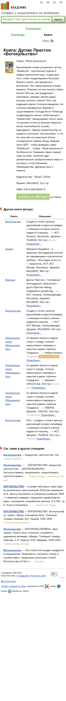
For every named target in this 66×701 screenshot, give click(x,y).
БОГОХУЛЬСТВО (14, 486)
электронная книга (49, 356)
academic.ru (13, 5)
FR (60, 2)
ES (54, 2)
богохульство (12, 454)
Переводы (18, 34)
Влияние (10, 279)
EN (41, 2)
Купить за (33, 197)
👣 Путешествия (8, 581)
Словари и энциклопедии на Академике (30, 13)
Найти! (58, 19)
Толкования (33, 28)
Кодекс (9, 249)
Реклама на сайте (38, 576)
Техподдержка (22, 576)
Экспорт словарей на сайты (13, 586)
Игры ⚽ (48, 40)
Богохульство (13, 221)
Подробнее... (34, 243)
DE (48, 2)
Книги (48, 34)
